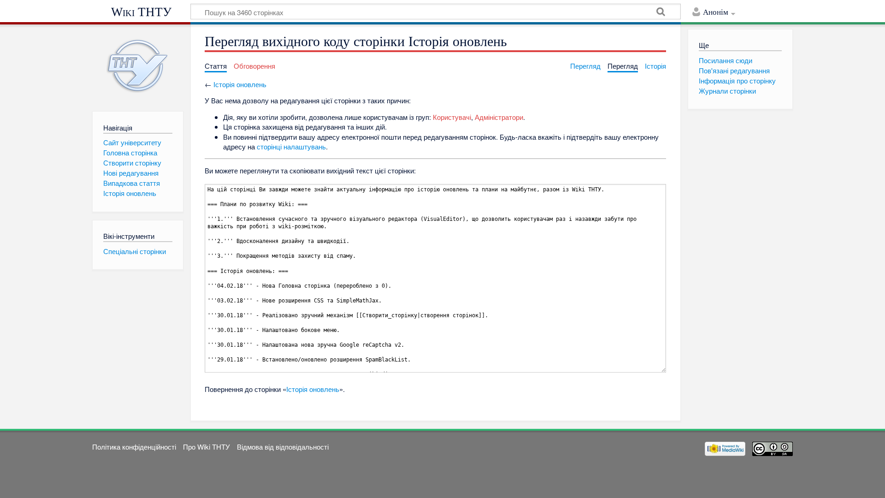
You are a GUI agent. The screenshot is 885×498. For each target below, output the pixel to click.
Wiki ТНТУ (141, 12)
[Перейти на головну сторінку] (137, 65)
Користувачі (452, 117)
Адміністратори (499, 117)
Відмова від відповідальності (283, 446)
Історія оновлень (239, 84)
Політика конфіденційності (134, 446)
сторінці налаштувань (291, 146)
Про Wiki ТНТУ (206, 446)
